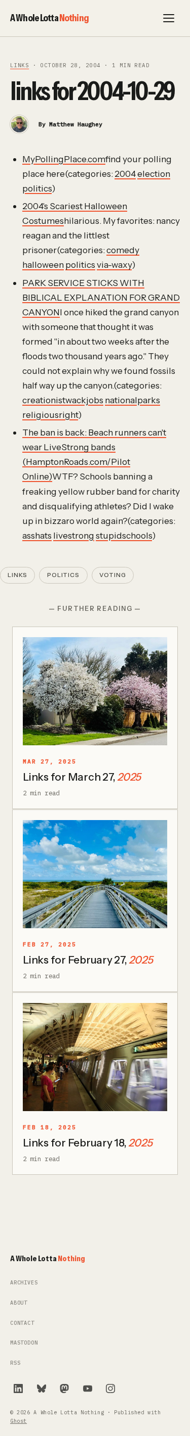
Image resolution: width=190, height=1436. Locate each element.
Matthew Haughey (75, 124)
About (18, 1303)
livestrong (73, 535)
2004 (125, 173)
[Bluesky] (41, 1388)
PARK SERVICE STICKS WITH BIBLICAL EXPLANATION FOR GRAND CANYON (101, 297)
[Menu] (169, 18)
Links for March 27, (82, 777)
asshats (37, 535)
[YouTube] (88, 1388)
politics (37, 188)
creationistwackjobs (62, 400)
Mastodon (24, 1342)
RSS (15, 1363)
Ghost (18, 1421)
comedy (122, 250)
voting (112, 575)
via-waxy (114, 264)
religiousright (50, 414)
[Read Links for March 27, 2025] (95, 691)
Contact (22, 1323)
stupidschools (124, 535)
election (153, 173)
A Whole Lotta (49, 18)
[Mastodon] (64, 1388)
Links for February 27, (88, 959)
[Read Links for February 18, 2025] (95, 1057)
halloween (43, 264)
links (19, 65)
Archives (24, 1282)
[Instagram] (110, 1388)
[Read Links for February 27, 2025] (95, 874)
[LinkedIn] (18, 1388)
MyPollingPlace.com (63, 159)
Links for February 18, (87, 1142)
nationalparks (132, 400)
